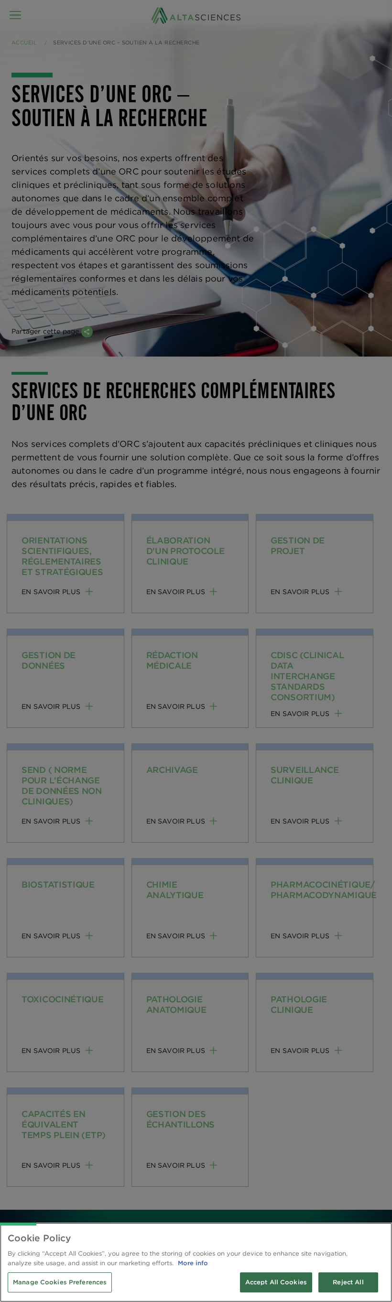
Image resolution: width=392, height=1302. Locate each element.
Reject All (348, 1282)
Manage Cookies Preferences (60, 1282)
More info (193, 1263)
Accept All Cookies (276, 1282)
